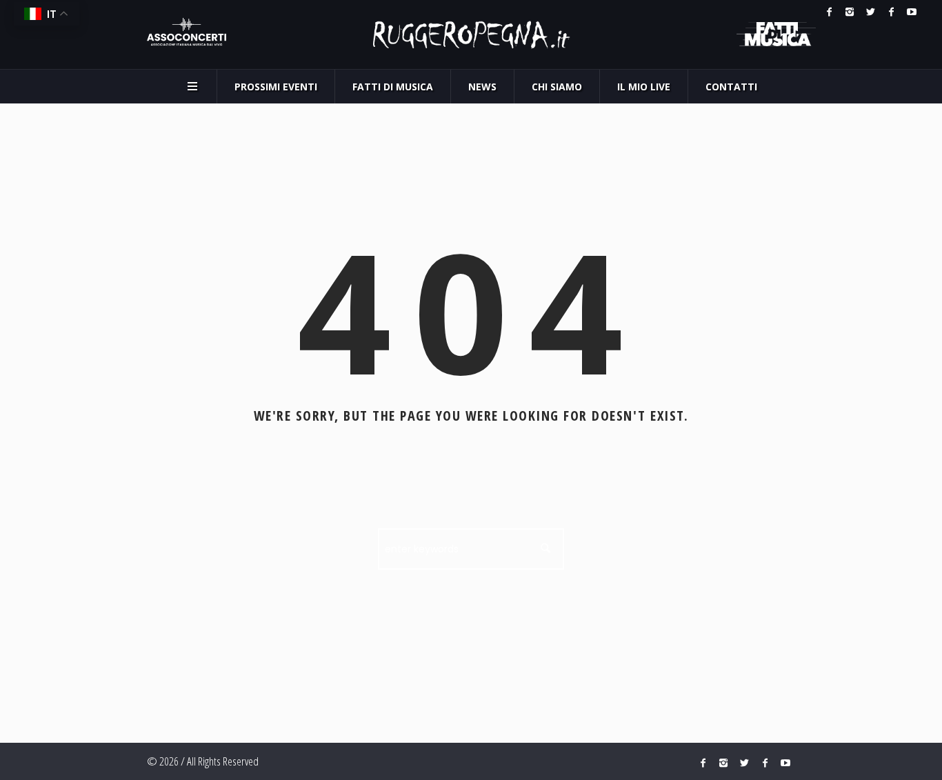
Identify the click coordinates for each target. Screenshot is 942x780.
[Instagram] (849, 11)
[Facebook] (828, 11)
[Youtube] (911, 11)
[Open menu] (192, 87)
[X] (870, 11)
